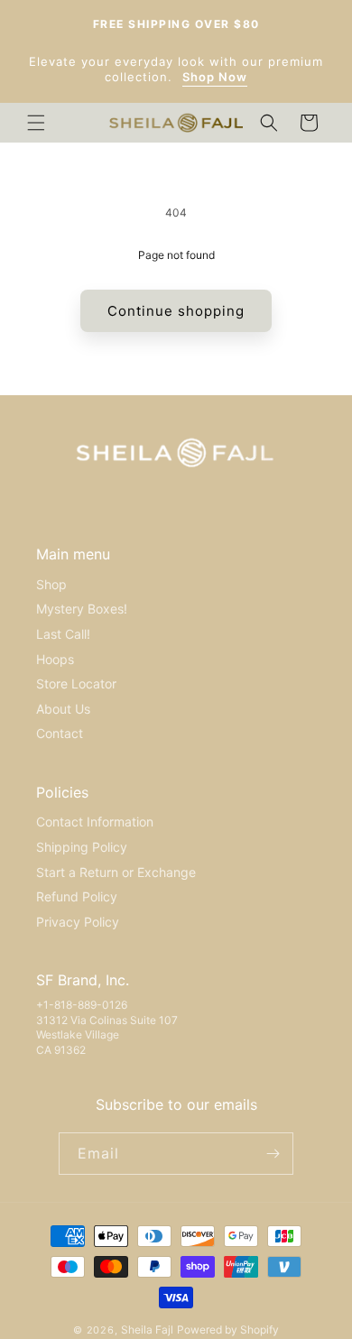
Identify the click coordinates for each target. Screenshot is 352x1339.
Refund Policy (76, 896)
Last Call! (63, 634)
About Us (63, 708)
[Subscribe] (272, 1153)
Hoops (55, 659)
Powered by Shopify (228, 1329)
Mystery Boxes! (81, 608)
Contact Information (94, 821)
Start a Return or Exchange (116, 872)
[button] (36, 123)
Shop (51, 584)
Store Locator (76, 683)
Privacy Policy (77, 921)
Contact (59, 733)
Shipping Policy (81, 846)
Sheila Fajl (147, 1329)
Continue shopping (176, 310)
